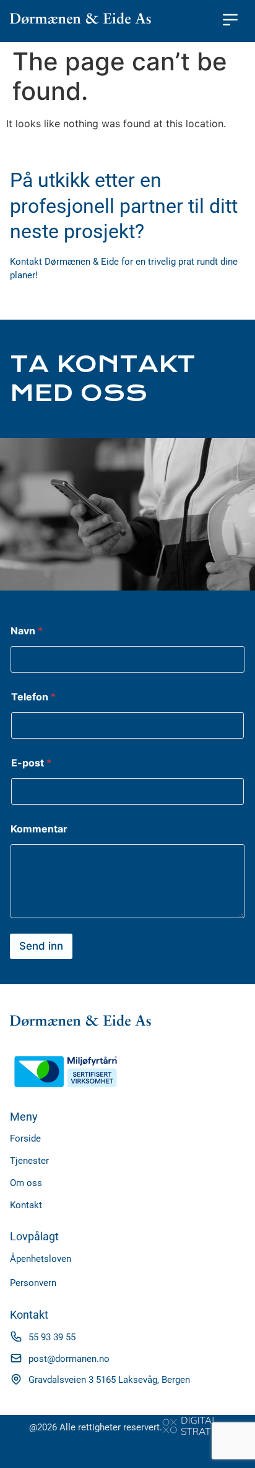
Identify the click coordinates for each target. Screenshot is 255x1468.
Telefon (33, 697)
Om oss (26, 1182)
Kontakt (26, 1205)
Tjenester (29, 1160)
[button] (230, 21)
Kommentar (39, 829)
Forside (25, 1138)
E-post (31, 763)
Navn (27, 631)
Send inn (41, 946)
